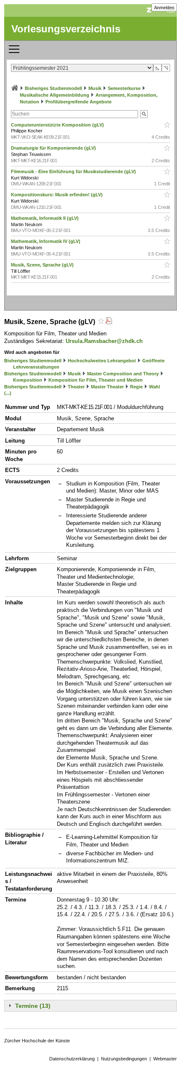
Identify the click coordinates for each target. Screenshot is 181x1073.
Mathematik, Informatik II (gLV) (45, 218)
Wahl (154, 386)
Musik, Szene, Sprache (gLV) (43, 264)
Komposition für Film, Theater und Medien (95, 379)
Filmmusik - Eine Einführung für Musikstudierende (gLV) (74, 171)
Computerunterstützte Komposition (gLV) (58, 124)
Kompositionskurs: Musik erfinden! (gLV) (57, 194)
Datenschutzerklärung (72, 1058)
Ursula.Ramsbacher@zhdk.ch (104, 341)
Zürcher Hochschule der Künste (37, 1040)
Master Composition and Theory (123, 373)
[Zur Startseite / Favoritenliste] (15, 88)
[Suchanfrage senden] (144, 114)
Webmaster (165, 1058)
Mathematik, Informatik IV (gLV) (46, 241)
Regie (136, 386)
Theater (76, 386)
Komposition (27, 379)
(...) (7, 392)
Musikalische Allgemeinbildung (54, 95)
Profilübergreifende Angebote (78, 101)
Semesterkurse (124, 88)
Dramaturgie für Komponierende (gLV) (54, 147)
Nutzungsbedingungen (124, 1058)
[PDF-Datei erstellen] (108, 321)
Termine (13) (33, 1005)
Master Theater (107, 386)
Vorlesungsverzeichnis (65, 28)
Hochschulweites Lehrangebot (102, 360)
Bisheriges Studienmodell (53, 88)
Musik (94, 88)
